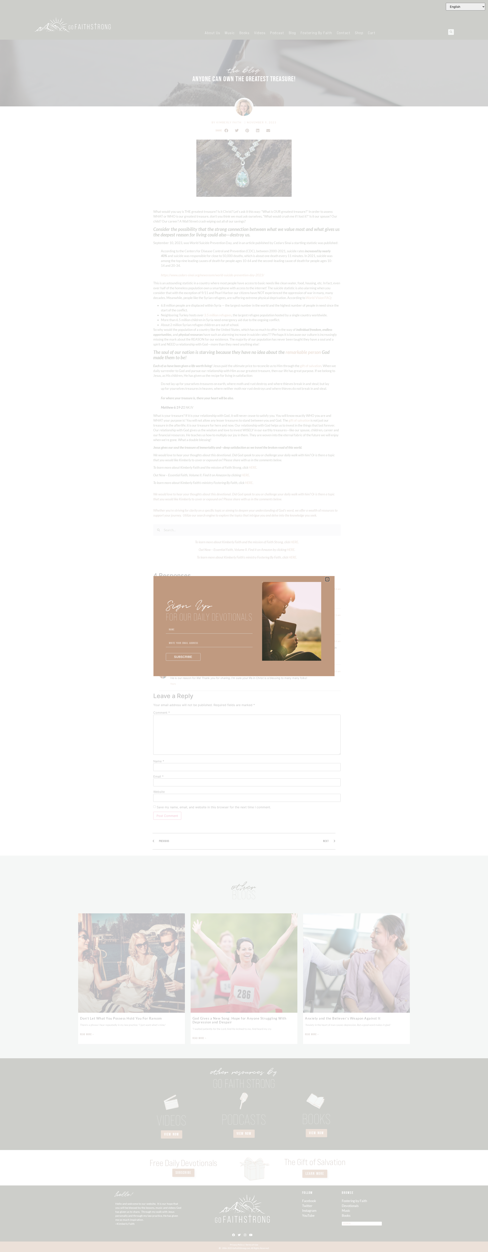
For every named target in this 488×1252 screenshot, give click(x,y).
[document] (244, 626)
